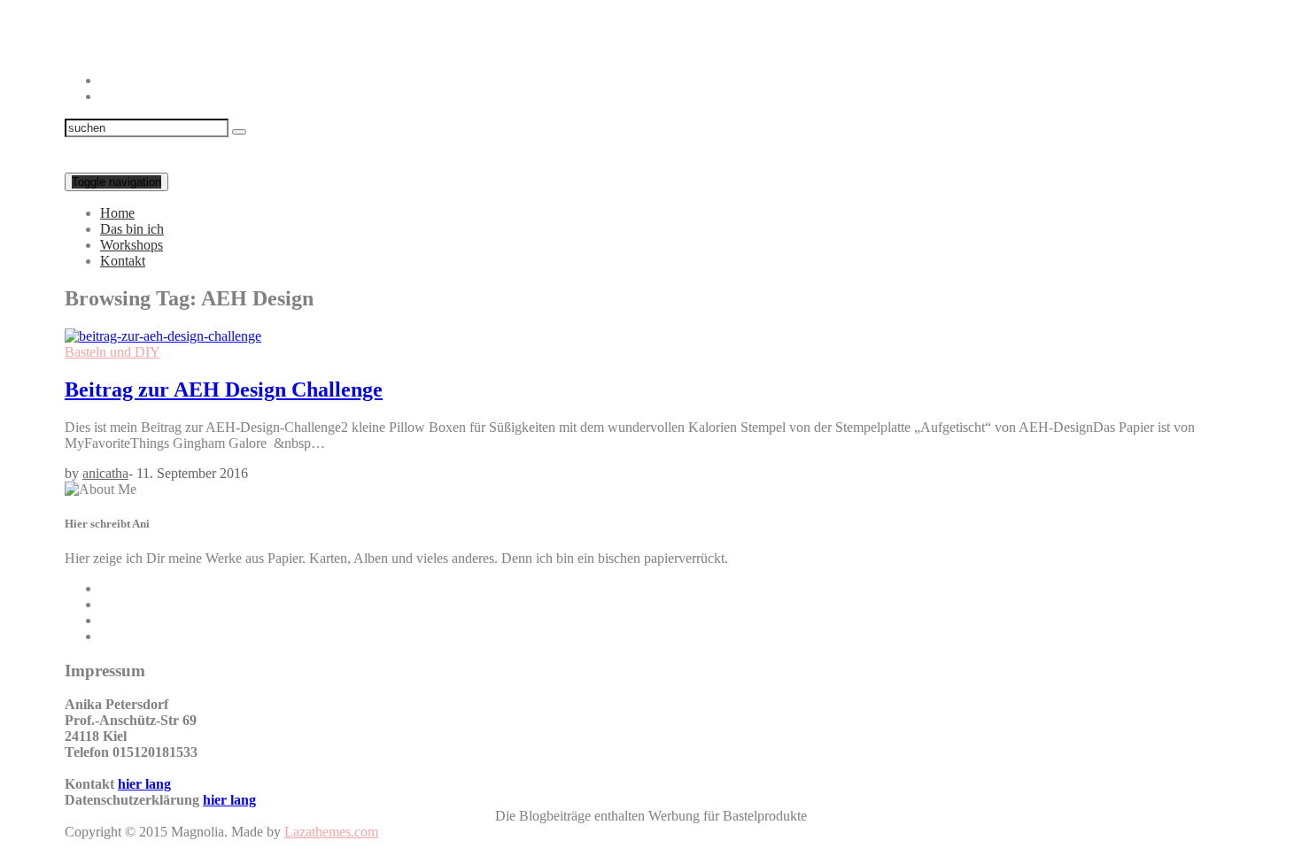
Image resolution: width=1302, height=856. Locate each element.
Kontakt (122, 260)
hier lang (144, 783)
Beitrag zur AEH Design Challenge (224, 389)
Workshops (131, 244)
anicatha (105, 473)
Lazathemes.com (331, 831)
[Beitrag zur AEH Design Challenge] (163, 335)
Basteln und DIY (112, 351)
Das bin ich (132, 228)
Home (117, 212)
